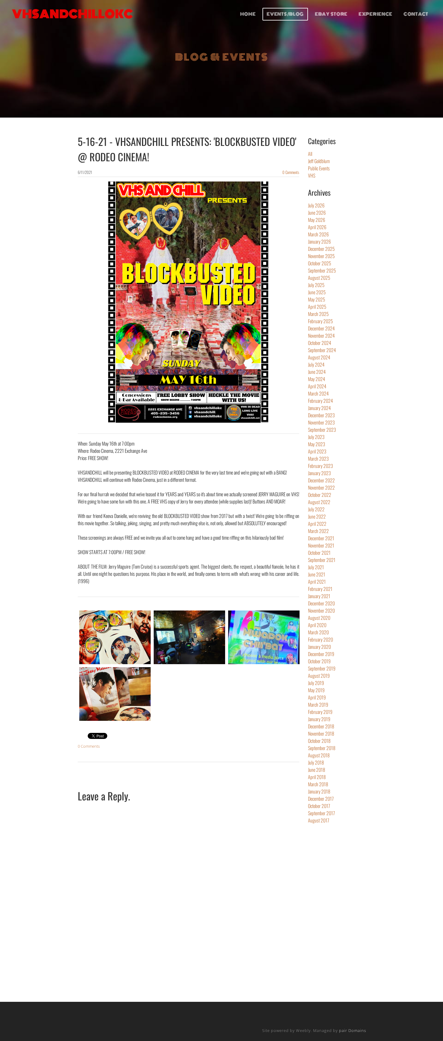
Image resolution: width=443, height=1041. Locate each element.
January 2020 (319, 646)
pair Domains (352, 1030)
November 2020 (321, 610)
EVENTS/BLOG (285, 14)
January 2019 (319, 719)
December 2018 (321, 726)
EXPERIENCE (375, 14)
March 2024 (318, 393)
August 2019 (319, 675)
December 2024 (321, 328)
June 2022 (317, 516)
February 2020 (320, 639)
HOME (248, 14)
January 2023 (319, 473)
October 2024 (319, 342)
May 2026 (316, 219)
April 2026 (317, 227)
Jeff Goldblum (319, 161)
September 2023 (322, 429)
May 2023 (316, 444)
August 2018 (319, 755)
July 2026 (316, 205)
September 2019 (321, 668)
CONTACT (416, 14)
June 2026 (317, 212)
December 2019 (321, 654)
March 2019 (318, 704)
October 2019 (319, 661)
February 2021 (320, 588)
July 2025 (316, 285)
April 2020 (317, 625)
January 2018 (319, 791)
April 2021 (317, 581)
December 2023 (321, 415)
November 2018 (321, 733)
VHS (311, 175)
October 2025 (319, 263)
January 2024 (319, 408)
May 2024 (316, 379)
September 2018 (321, 748)
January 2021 (319, 596)
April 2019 (317, 697)
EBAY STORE (331, 14)
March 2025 (318, 313)
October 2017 (319, 805)
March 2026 (318, 234)
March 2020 (318, 632)
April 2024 (317, 386)
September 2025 (322, 270)
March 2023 (318, 458)
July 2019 (316, 682)
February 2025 (320, 321)
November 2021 (321, 545)
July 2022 (316, 509)
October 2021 (319, 552)
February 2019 (320, 711)
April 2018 (317, 777)
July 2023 (316, 436)
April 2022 (317, 523)
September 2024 (322, 350)
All (310, 153)
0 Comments (290, 172)
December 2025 (321, 248)
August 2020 (319, 617)
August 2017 (318, 820)
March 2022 (318, 531)
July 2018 (316, 762)
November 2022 (321, 487)
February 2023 (320, 465)
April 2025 (317, 306)
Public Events (319, 168)
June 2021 (316, 574)
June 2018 (316, 769)
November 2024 (321, 335)
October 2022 (319, 494)
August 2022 (319, 502)
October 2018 (319, 740)
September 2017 (321, 813)
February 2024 (320, 400)
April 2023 (317, 451)
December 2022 (321, 480)
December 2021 (321, 538)
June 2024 (317, 371)
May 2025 (316, 299)
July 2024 (316, 364)
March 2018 (318, 784)
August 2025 (319, 277)
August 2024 (319, 357)
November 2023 (321, 422)
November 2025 (321, 256)
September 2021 (321, 559)
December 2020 (321, 603)
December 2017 (321, 798)
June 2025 (317, 292)
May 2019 (316, 690)
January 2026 (319, 241)
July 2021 (316, 567)
